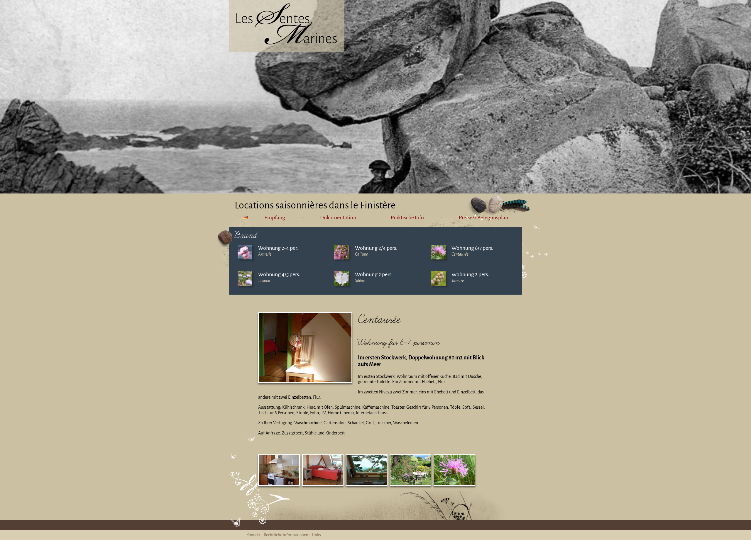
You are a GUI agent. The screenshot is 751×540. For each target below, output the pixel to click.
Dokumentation (338, 217)
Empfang (274, 217)
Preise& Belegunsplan (483, 217)
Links (316, 535)
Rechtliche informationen (286, 535)
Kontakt (253, 535)
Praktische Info (407, 217)
